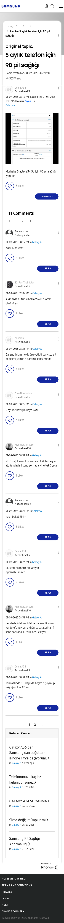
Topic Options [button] (52, 35)
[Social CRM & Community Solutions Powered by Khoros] (49, 866)
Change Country (13, 911)
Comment (47, 196)
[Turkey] (10, 6)
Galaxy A (10, 105)
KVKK (5, 905)
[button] (52, 88)
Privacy (7, 891)
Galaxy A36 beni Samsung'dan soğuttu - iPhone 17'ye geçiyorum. (28, 752)
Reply (47, 268)
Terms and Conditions (17, 885)
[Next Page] (29, 221)
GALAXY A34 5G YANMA (28, 801)
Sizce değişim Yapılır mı (27, 820)
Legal (5, 898)
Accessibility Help (14, 878)
